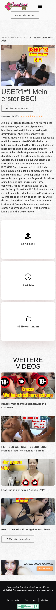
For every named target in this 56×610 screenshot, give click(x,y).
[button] (40, 6)
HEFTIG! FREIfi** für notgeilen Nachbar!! (25, 529)
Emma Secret (7, 37)
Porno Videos (23, 37)
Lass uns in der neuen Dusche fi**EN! (23, 490)
